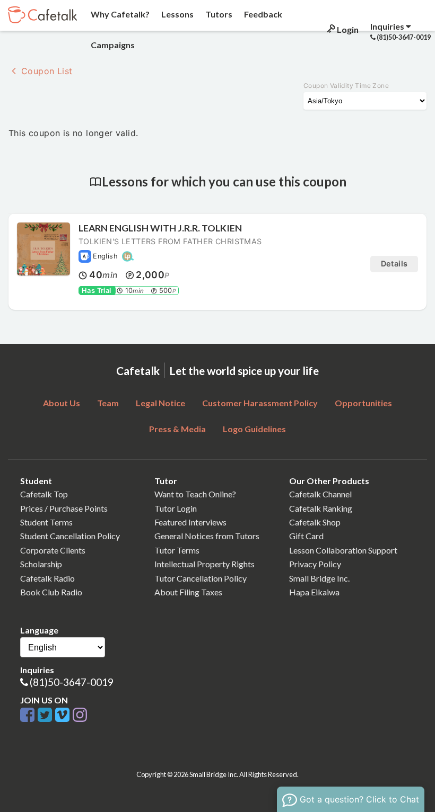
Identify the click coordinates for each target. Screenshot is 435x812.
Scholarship (41, 564)
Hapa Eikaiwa (314, 592)
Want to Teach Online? (195, 494)
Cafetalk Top (44, 494)
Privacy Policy (315, 564)
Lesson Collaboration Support (343, 550)
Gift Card (306, 536)
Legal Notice (160, 403)
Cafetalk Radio (47, 578)
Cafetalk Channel (320, 494)
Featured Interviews (190, 522)
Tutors (218, 14)
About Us (61, 403)
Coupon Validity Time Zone (346, 86)
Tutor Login (175, 508)
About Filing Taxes (188, 592)
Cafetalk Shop (315, 522)
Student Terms (46, 522)
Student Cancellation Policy (70, 536)
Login (347, 29)
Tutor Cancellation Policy (200, 578)
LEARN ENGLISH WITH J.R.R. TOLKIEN (160, 228)
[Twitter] (46, 715)
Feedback (262, 14)
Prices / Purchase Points (64, 508)
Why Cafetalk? (119, 14)
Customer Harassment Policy (260, 403)
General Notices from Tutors (206, 536)
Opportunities (363, 403)
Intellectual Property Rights (204, 564)
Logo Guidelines (254, 429)
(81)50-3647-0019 (72, 682)
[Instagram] (80, 715)
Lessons (177, 14)
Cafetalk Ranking (320, 508)
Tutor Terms (176, 550)
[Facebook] (29, 715)
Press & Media (177, 429)
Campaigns (112, 45)
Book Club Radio (51, 592)
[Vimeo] (64, 715)
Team (108, 403)
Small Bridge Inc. (319, 578)
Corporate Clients (52, 550)
